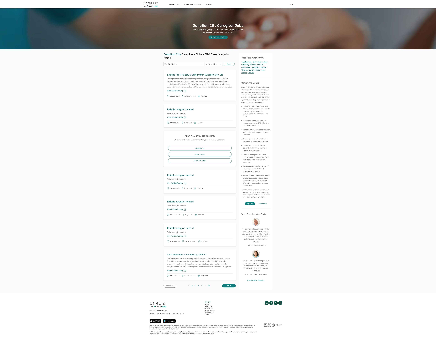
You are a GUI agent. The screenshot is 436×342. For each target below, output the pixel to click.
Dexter (251, 70)
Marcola (253, 65)
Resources (208, 308)
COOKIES (152, 314)
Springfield (255, 67)
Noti (263, 70)
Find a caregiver (173, 4)
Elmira (258, 70)
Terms (207, 314)
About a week (200, 154)
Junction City (246, 62)
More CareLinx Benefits (255, 280)
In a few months (200, 161)
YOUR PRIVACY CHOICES (164, 314)
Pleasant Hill (245, 67)
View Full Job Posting (175, 91)
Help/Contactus (210, 310)
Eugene (263, 67)
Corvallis (251, 73)
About (207, 304)
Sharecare (208, 306)
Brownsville (257, 62)
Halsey (265, 62)
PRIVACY (175, 314)
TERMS (182, 314)
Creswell (260, 65)
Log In (291, 4)
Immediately (199, 148)
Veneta (244, 73)
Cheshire (244, 70)
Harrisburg (245, 65)
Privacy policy (210, 312)
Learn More (263, 204)
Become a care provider (192, 4)
